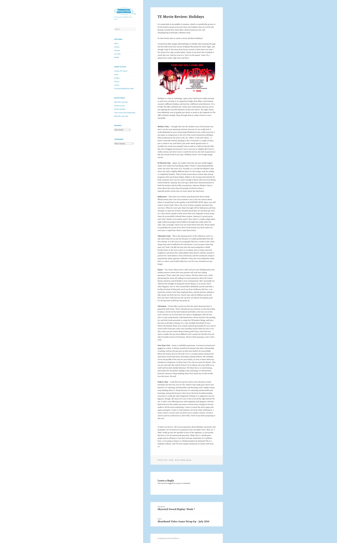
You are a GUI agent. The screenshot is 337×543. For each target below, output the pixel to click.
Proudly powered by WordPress (168, 538)
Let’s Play (117, 54)
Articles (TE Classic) (120, 71)
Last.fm (116, 85)
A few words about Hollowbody (124, 113)
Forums (116, 81)
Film (177, 460)
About (116, 43)
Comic (116, 74)
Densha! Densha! (119, 109)
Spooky (188, 460)
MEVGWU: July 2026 (121, 102)
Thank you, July (119, 106)
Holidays (183, 460)
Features (117, 50)
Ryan (172, 460)
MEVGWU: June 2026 (121, 116)
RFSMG (116, 57)
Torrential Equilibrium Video (124, 89)
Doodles (117, 78)
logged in (171, 483)
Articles (116, 47)
